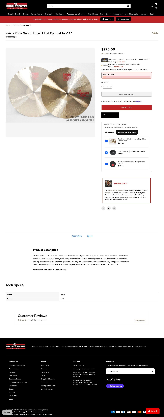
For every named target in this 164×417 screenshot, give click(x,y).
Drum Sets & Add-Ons (17, 366)
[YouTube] (119, 379)
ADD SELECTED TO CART (127, 132)
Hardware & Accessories (18, 382)
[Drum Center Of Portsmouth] (17, 6)
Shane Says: (120, 183)
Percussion (117, 14)
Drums (26, 14)
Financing (44, 382)
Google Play (125, 19)
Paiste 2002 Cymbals (115, 190)
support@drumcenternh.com (83, 369)
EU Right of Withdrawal (45, 414)
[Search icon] (128, 6)
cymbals (108, 193)
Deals (152, 14)
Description (77, 236)
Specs (89, 236)
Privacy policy (24, 412)
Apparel (144, 14)
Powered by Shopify (42, 410)
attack (130, 197)
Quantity (104, 82)
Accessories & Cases (76, 14)
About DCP (45, 366)
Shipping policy (12, 414)
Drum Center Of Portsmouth (26, 410)
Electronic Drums (15, 379)
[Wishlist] (156, 4)
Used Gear (13, 396)
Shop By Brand (14, 14)
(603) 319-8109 (78, 366)
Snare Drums (36, 14)
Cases (11, 389)
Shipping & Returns (48, 379)
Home (8, 25)
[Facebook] (103, 208)
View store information (126, 94)
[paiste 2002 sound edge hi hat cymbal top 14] (50, 92)
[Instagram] (115, 379)
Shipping (104, 53)
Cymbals (49, 14)
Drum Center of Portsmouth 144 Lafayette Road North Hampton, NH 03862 (84, 374)
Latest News (45, 372)
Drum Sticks (105, 14)
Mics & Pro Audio (132, 14)
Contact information (27, 414)
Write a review (140, 321)
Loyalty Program (47, 389)
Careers (44, 369)
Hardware (60, 14)
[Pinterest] (114, 208)
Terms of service (37, 412)
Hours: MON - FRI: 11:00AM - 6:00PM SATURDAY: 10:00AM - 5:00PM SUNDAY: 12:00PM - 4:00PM (85, 382)
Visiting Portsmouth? (48, 386)
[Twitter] (109, 208)
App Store (109, 19)
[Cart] (156, 8)
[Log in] (152, 6)
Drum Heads (93, 14)
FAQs (43, 376)
